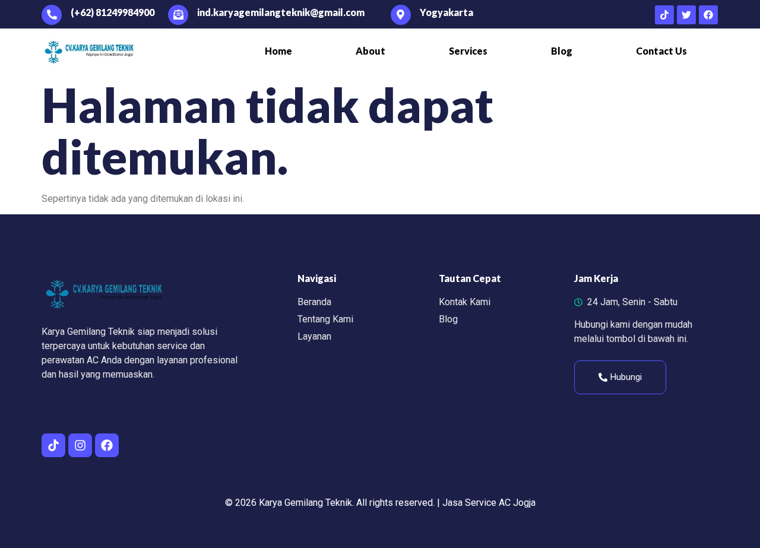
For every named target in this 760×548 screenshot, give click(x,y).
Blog (561, 50)
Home (278, 50)
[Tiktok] (664, 14)
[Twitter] (686, 14)
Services (468, 50)
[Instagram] (80, 445)
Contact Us (661, 50)
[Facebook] (708, 14)
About (370, 50)
